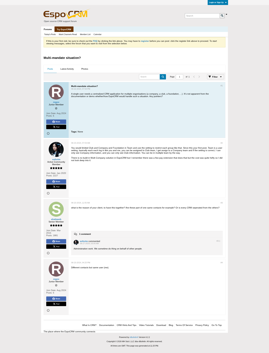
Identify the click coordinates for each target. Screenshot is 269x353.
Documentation (106, 325)
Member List (85, 34)
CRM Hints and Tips (126, 325)
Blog (171, 325)
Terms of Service (184, 325)
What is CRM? (89, 325)
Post (57, 127)
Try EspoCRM (64, 29)
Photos (84, 69)
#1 (222, 86)
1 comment (85, 234)
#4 (222, 263)
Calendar (97, 34)
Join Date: (51, 113)
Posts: (49, 115)
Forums (48, 29)
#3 (222, 203)
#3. (218, 241)
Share (57, 122)
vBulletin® (134, 337)
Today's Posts (50, 34)
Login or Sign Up (216, 2)
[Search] (222, 15)
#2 (222, 143)
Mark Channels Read (68, 34)
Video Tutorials (146, 325)
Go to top (217, 325)
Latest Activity (67, 69)
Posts (50, 69)
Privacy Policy (202, 325)
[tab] (50, 69)
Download (161, 325)
